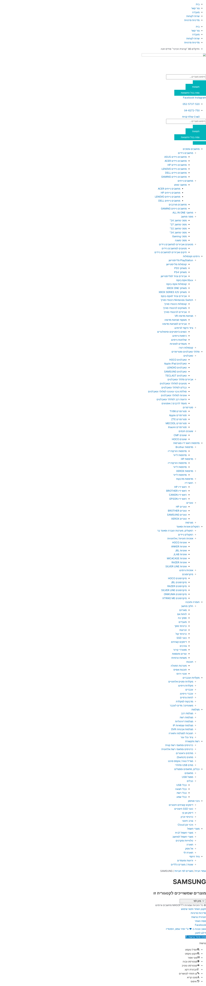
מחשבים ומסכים (191, 148)
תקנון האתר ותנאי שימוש (193, 909)
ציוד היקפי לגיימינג (183, 327)
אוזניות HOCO (179, 542)
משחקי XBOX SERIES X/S (173, 292)
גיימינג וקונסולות (191, 256)
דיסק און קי (187, 812)
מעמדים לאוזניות (178, 343)
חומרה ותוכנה (192, 602)
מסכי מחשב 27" (178, 224)
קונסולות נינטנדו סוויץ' (175, 303)
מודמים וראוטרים (184, 753)
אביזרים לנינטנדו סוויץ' (175, 312)
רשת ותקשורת (192, 741)
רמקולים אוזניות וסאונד (188, 526)
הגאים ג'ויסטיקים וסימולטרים (172, 331)
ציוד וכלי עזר (187, 737)
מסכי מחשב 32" (178, 228)
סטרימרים (188, 407)
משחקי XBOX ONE (177, 288)
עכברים (189, 689)
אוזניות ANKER (179, 546)
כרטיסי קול (181, 633)
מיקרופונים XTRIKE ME (174, 598)
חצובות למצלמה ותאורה (181, 733)
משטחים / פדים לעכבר (181, 705)
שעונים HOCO (179, 439)
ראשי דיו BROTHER (176, 490)
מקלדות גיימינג (185, 685)
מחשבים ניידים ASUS (175, 156)
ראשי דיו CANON (178, 494)
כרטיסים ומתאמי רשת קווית (179, 745)
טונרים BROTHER (177, 510)
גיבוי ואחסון (194, 800)
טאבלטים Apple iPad (175, 363)
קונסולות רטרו (186, 347)
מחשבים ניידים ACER (176, 160)
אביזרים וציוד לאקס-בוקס (174, 296)
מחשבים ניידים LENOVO (174, 168)
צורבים (183, 645)
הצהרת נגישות (198, 917)
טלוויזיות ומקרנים (184, 840)
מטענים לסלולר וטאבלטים (173, 383)
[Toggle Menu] (199, 143)
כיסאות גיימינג (179, 335)
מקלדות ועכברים (191, 677)
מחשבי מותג (180, 184)
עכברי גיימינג (186, 693)
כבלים (190, 781)
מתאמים (189, 773)
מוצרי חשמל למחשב (182, 836)
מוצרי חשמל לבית (184, 832)
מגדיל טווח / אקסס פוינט (180, 761)
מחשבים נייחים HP (170, 192)
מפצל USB (187, 776)
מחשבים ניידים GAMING (174, 176)
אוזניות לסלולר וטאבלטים (174, 395)
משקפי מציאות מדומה (175, 319)
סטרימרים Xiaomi (177, 427)
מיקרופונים (187, 574)
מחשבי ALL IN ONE (183, 212)
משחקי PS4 (180, 272)
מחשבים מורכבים (178, 204)
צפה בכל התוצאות (190, 92)
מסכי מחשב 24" (178, 220)
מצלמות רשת (186, 717)
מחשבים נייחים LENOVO (167, 196)
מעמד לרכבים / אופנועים (174, 403)
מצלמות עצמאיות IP (183, 725)
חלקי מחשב (187, 606)
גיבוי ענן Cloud (185, 824)
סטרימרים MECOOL (176, 423)
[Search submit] (199, 82)
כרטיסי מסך (180, 626)
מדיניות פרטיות (192, 20)
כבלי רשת (182, 792)
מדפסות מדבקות (184, 478)
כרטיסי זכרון (187, 816)
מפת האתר (200, 921)
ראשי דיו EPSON (178, 498)
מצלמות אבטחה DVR (182, 729)
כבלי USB (181, 785)
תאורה (190, 844)
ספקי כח (182, 617)
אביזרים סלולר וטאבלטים (180, 379)
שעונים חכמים (186, 431)
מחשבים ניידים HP (177, 164)
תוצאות (195, 86)
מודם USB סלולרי (184, 765)
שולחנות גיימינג (179, 339)
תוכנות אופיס (180, 669)
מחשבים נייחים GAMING (174, 208)
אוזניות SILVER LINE (176, 566)
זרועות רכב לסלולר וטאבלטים (172, 399)
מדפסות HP (187, 458)
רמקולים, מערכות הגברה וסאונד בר (175, 530)
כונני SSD (182, 637)
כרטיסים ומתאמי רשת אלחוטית (177, 749)
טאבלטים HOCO (178, 359)
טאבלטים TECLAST (176, 375)
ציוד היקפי (194, 856)
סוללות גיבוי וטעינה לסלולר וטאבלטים (167, 391)
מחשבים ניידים (185, 153)
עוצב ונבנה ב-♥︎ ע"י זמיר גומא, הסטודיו (186, 928)
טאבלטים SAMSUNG (175, 371)
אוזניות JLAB (180, 554)
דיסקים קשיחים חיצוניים (181, 804)
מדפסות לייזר (180, 455)
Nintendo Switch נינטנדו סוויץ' (177, 299)
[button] (195, 936)
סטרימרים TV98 (178, 411)
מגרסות (189, 522)
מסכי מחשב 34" (178, 232)
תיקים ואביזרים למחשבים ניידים (170, 252)
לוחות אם (182, 614)
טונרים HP (181, 506)
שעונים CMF (180, 435)
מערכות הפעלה (179, 665)
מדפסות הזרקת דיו (177, 451)
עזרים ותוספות (179, 653)
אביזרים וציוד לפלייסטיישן (174, 276)
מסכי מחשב (187, 216)
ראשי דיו (189, 482)
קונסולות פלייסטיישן (176, 264)
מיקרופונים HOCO (177, 578)
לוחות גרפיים (186, 697)
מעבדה (196, 12)
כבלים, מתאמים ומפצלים (187, 769)
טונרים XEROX (179, 518)
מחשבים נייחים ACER (169, 188)
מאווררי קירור (180, 649)
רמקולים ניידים (185, 534)
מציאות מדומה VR (184, 315)
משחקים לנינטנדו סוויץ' (175, 308)
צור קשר (195, 8)
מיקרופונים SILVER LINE (174, 590)
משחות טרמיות (179, 657)
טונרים (189, 502)
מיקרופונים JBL (179, 582)
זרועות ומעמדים (185, 860)
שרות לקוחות (193, 16)
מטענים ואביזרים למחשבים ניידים (176, 244)
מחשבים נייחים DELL (169, 200)
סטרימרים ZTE (179, 419)
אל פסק (189, 848)
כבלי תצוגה (181, 789)
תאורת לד (188, 852)
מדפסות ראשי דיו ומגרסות (186, 443)
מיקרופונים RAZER (177, 586)
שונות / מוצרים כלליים (182, 864)
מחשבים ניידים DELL (176, 172)
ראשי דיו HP (180, 486)
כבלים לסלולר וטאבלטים (174, 387)
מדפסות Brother (184, 447)
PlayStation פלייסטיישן (181, 260)
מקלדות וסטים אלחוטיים (180, 681)
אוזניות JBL (181, 550)
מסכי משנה (181, 240)
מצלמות (196, 709)
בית (198, 4)
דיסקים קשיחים (179, 641)
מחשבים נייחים (185, 180)
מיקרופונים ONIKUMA (175, 594)
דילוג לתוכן (200, 932)
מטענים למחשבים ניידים (174, 248)
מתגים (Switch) (185, 757)
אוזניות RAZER (179, 562)
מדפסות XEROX (184, 471)
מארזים (183, 610)
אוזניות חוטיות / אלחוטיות (180, 538)
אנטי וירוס (182, 673)
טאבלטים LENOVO (177, 367)
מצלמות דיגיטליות (184, 721)
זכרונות (183, 630)
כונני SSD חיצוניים (183, 808)
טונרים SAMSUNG (177, 514)
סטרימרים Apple (178, 415)
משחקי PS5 (180, 268)
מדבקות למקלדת (184, 701)
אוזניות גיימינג (186, 570)
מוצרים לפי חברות (184, 870)
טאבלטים (188, 355)
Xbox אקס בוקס (184, 280)
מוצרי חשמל (193, 828)
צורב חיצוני (187, 820)
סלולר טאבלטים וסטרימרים (186, 351)
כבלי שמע (182, 796)
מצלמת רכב (187, 713)
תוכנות (189, 661)
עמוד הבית (200, 870)
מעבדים (183, 621)
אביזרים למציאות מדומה (174, 323)
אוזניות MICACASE (177, 558)
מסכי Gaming (179, 236)
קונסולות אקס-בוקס (176, 284)
